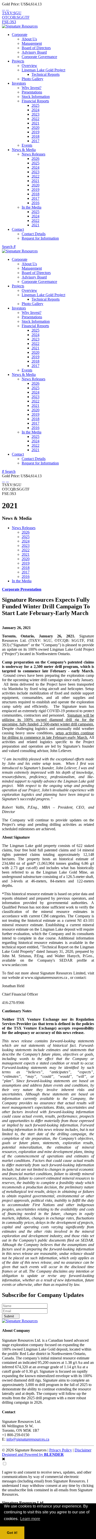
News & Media (24, 150)
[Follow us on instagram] (7, 8)
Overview (29, 65)
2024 (35, 110)
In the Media (31, 207)
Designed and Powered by (33, 1454)
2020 (35, 127)
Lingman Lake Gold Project (43, 70)
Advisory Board (34, 52)
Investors (19, 83)
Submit (9, 1316)
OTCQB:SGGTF (16, 17)
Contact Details (34, 234)
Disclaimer (83, 1450)
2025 (35, 105)
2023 (35, 114)
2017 (35, 141)
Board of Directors (36, 48)
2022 (35, 119)
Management (32, 43)
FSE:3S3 (9, 22)
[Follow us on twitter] (3, 8)
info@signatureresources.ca (27, 1439)
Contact (18, 229)
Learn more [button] (30, 1519)
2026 (35, 158)
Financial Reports (35, 101)
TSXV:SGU (11, 13)
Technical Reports (46, 74)
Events (27, 145)
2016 (35, 203)
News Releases (33, 154)
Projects (18, 61)
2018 (35, 136)
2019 (35, 132)
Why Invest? (31, 88)
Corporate (19, 34)
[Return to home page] (20, 26)
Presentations (32, 92)
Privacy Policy (60, 1450)
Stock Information (36, 96)
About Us (29, 39)
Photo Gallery (32, 79)
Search (8, 247)
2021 (35, 123)
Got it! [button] (12, 1533)
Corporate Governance (39, 57)
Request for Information (40, 238)
